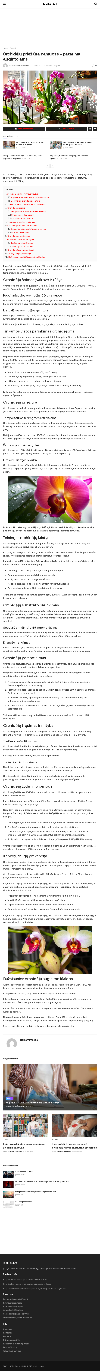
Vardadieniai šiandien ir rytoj (16, 1314)
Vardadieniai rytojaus (13, 1306)
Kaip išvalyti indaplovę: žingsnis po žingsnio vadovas (77, 143)
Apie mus (7, 1329)
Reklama (7, 1336)
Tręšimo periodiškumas (22, 243)
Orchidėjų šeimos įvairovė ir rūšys (22, 194)
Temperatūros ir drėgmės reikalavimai (28, 211)
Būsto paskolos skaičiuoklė (15, 1299)
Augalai (13, 48)
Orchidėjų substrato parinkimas (22, 225)
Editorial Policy (10, 1347)
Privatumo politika (11, 1340)
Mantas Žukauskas (18, 1106)
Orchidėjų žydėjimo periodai (20, 250)
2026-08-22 (68, 148)
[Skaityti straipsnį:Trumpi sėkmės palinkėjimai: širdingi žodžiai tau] (8, 1194)
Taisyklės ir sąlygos (12, 1351)
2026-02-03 (20, 1185)
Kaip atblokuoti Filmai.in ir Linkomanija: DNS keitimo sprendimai (42, 1182)
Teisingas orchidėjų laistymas (21, 222)
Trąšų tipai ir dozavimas (22, 246)
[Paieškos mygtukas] (95, 4)
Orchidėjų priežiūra (16, 208)
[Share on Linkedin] (90, 129)
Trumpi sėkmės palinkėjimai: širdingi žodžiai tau (35, 1192)
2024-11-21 (38, 65)
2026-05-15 (20, 1175)
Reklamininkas (23, 65)
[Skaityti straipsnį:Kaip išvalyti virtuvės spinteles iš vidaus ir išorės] (9, 145)
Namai (9, 1098)
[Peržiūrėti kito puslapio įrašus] (52, 166)
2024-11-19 (20, 1195)
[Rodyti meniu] (4, 4)
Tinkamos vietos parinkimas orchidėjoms (26, 204)
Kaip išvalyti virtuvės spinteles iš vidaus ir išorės (30, 143)
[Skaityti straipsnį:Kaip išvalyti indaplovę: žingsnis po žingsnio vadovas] (56, 145)
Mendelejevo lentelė (23, 1202)
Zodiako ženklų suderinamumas (17, 1317)
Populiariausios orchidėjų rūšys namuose (30, 197)
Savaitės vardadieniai (12, 1303)
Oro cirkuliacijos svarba (22, 218)
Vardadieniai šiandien (13, 1310)
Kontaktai (7, 1333)
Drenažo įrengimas (20, 232)
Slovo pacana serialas (24, 1172)
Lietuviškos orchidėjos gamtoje (25, 201)
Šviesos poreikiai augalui (22, 215)
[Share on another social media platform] (95, 129)
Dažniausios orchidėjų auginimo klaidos (26, 257)
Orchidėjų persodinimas (18, 236)
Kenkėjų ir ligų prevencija (19, 253)
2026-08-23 (21, 148)
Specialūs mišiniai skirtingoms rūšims (28, 229)
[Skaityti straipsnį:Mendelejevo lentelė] (8, 1204)
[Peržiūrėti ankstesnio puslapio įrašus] (48, 166)
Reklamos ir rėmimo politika (16, 1344)
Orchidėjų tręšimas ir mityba (20, 239)
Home (5, 48)
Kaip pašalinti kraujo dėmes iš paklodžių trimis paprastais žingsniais (34, 1288)
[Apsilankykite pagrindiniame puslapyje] (50, 3)
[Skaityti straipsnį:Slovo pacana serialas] (8, 1174)
